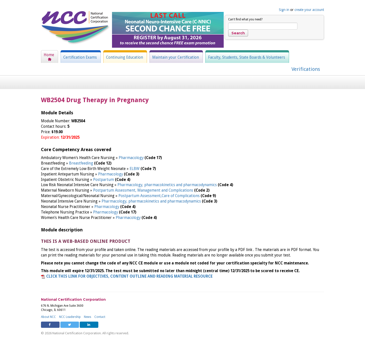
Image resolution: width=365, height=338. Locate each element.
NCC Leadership (70, 317)
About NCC (48, 317)
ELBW (135, 169)
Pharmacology (132, 158)
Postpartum (104, 179)
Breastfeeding (81, 163)
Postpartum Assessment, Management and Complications (143, 190)
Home (49, 55)
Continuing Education (124, 57)
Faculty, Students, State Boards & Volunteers (246, 57)
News (87, 317)
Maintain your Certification (175, 57)
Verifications (306, 69)
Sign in (284, 10)
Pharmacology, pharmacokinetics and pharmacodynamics (167, 185)
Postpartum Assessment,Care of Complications (159, 196)
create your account (309, 10)
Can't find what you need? (245, 19)
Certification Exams (80, 57)
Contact (99, 317)
